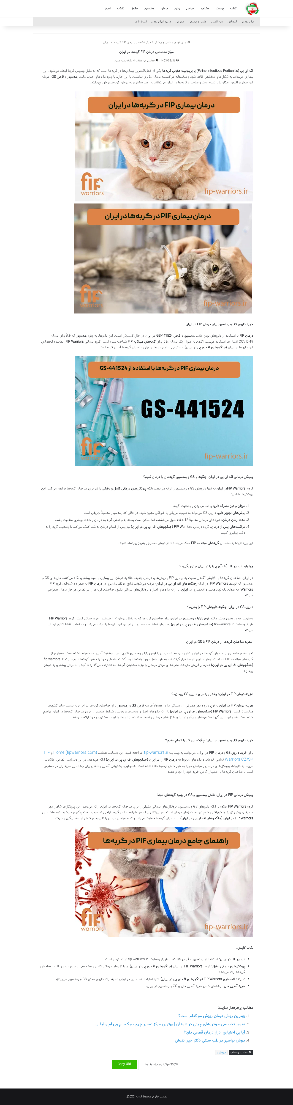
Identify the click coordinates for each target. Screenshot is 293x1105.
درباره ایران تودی (161, 21)
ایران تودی (248, 21)
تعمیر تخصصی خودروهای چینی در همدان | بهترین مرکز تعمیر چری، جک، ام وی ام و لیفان (170, 1024)
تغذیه (120, 8)
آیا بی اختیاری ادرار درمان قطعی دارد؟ (214, 1032)
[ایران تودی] (252, 9)
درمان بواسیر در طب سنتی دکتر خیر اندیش (210, 1040)
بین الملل (217, 21)
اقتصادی (233, 21)
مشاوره (205, 8)
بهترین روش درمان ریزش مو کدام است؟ (211, 1016)
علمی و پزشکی (197, 21)
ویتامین (149, 8)
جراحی (190, 8)
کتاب (233, 8)
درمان (164, 8)
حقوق (134, 8)
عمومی (180, 21)
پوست (220, 8)
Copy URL (125, 1064)
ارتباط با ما (141, 21)
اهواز (107, 8)
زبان (177, 8)
